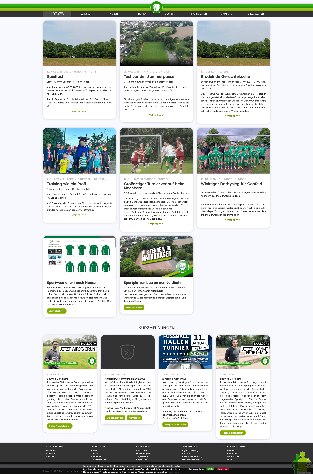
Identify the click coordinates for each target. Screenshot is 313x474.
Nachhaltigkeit (143, 453)
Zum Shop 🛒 (56, 310)
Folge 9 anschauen (59, 425)
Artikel (85, 14)
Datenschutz (233, 456)
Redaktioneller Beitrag (192, 459)
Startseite (57, 14)
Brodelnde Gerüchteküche (225, 76)
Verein (114, 14)
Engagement (227, 14)
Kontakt (231, 450)
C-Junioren (148, 71)
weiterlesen (80, 111)
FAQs (229, 459)
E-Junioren (84, 179)
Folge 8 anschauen (232, 432)
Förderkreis (141, 459)
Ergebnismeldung (190, 450)
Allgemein (224, 71)
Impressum (232, 453)
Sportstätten (199, 14)
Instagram (50, 450)
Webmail (186, 453)
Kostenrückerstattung (192, 456)
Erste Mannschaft (76, 71)
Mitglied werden (98, 459)
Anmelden (134, 417)
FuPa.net (49, 456)
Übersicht (142, 19)
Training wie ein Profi (66, 183)
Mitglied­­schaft (114, 19)
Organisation (256, 14)
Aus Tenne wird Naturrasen (199, 20)
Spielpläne (96, 456)
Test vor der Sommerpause (149, 76)
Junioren (85, 19)
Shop (256, 19)
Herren (142, 14)
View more (174, 472)
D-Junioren (148, 179)
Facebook (50, 453)
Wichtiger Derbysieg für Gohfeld (231, 183)
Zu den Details (115, 417)
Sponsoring (227, 19)
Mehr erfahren (134, 307)
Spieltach (55, 76)
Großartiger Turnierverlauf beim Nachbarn (154, 185)
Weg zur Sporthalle (175, 424)
